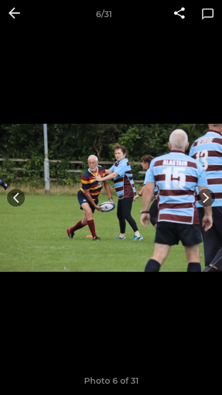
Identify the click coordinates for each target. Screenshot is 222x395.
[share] (179, 14)
